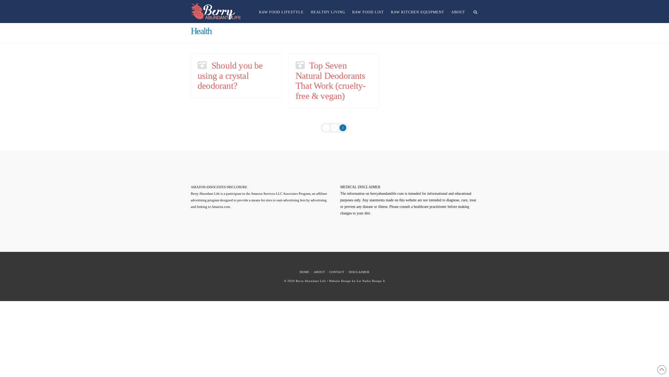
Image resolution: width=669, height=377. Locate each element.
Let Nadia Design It (371, 280)
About (319, 272)
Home (304, 272)
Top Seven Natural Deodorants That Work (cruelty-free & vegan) (331, 80)
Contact (336, 272)
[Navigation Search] (473, 9)
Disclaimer (359, 272)
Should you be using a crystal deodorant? (230, 75)
